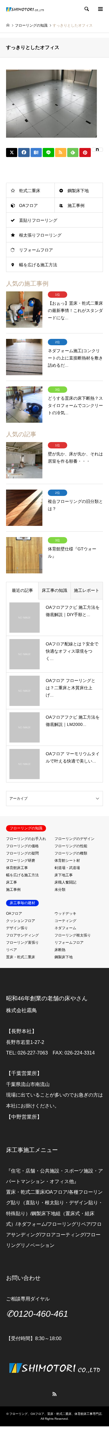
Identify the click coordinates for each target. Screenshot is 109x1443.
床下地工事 (63, 875)
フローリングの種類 (70, 853)
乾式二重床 (29, 190)
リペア (11, 950)
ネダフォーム (65, 928)
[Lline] (48, 152)
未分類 (59, 889)
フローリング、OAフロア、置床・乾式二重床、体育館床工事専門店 (55, 1413)
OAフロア (28, 205)
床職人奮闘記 (65, 882)
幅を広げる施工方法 (38, 264)
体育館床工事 (17, 868)
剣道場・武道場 (67, 868)
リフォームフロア (36, 250)
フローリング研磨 (20, 860)
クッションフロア (20, 921)
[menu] (100, 9)
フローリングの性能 (70, 846)
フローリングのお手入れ (26, 839)
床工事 (11, 882)
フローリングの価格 (22, 846)
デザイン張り (17, 928)
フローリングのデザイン (74, 839)
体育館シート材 (67, 860)
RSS (54, 1394)
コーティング (65, 921)
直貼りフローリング (38, 220)
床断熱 (59, 950)
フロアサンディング (22, 935)
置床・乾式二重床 (20, 957)
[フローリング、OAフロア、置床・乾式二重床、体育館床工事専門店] (25, 9)
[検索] (86, 9)
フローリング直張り (22, 942)
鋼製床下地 (78, 190)
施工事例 (76, 205)
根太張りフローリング (40, 235)
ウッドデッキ (65, 913)
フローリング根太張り (72, 935)
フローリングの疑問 (22, 853)
